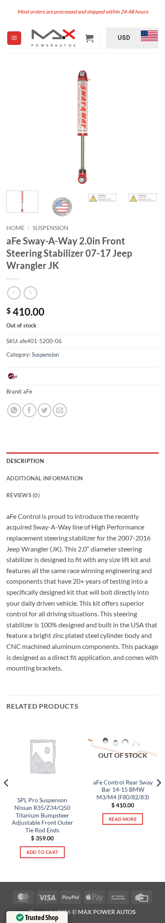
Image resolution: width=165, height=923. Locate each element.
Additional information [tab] (44, 478)
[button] (14, 38)
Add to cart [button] (42, 852)
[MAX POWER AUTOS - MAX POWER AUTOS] (53, 38)
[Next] (145, 127)
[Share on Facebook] (29, 410)
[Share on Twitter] (45, 410)
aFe (27, 391)
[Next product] (13, 292)
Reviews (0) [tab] (23, 495)
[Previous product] (30, 292)
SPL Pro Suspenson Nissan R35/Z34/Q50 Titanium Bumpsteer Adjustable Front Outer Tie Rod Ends (42, 815)
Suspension (51, 228)
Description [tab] (25, 460)
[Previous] (20, 127)
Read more (123, 819)
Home (15, 228)
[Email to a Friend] (60, 410)
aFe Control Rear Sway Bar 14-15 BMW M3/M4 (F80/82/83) (123, 790)
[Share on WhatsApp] (14, 410)
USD (124, 37)
